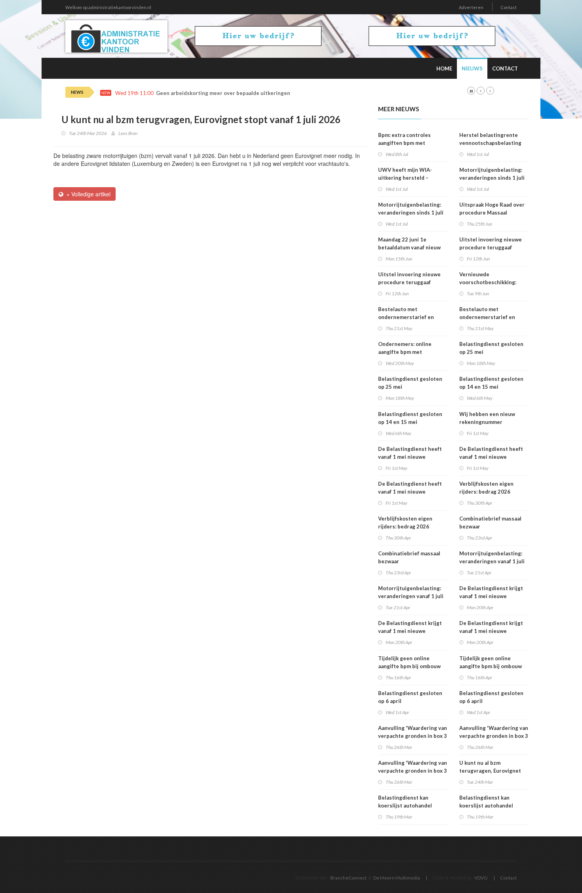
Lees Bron (127, 133)
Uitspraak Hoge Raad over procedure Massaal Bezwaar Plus (492, 212)
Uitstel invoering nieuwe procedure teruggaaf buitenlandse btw (409, 282)
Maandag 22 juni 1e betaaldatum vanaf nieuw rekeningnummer (409, 247)
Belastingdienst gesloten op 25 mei (410, 383)
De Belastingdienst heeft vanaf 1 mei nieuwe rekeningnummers (410, 457)
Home (444, 68)
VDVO (481, 878)
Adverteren (471, 7)
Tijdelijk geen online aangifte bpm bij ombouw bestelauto (409, 666)
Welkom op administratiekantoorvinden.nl (108, 7)
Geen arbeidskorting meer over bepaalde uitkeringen (223, 93)
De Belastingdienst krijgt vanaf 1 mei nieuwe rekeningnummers (410, 631)
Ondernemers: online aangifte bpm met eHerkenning (405, 352)
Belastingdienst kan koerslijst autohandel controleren (405, 805)
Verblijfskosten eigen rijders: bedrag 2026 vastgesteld (405, 526)
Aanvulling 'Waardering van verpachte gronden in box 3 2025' (412, 736)
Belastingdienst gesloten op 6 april (410, 697)
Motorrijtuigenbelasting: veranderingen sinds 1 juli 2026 (410, 212)
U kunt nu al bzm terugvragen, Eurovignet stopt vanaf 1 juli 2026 (490, 771)
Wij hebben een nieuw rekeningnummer (487, 418)
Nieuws (472, 68)
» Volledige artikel (86, 194)
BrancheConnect (348, 878)
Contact (508, 7)
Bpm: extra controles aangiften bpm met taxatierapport (404, 143)
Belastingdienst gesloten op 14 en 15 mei (410, 418)
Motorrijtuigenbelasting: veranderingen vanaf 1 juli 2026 (410, 596)
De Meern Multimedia (396, 878)
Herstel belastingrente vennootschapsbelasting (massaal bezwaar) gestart (492, 143)
